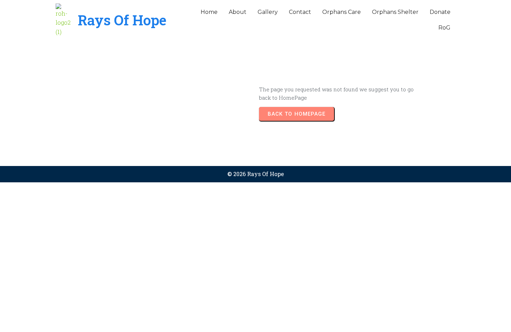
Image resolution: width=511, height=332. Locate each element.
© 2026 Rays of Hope (255, 173)
